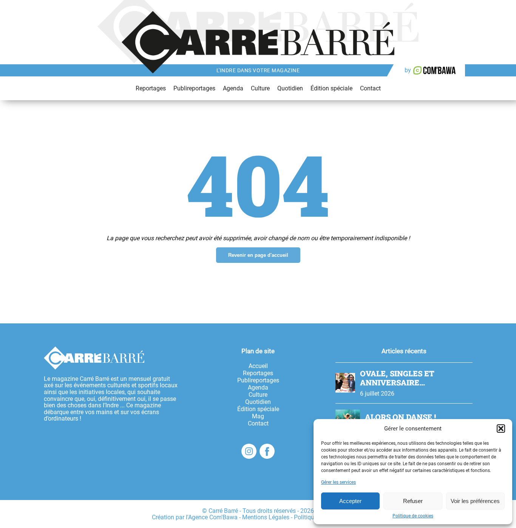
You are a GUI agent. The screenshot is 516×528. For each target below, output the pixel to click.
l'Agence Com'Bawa (212, 517)
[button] (501, 428)
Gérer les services (338, 482)
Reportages (151, 88)
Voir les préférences (475, 501)
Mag (258, 416)
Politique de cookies (412, 516)
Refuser (413, 501)
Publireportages (194, 88)
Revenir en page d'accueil (258, 255)
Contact (370, 88)
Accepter (350, 501)
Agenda (233, 88)
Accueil (258, 366)
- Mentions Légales (264, 517)
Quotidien (290, 88)
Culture (260, 88)
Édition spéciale (331, 88)
